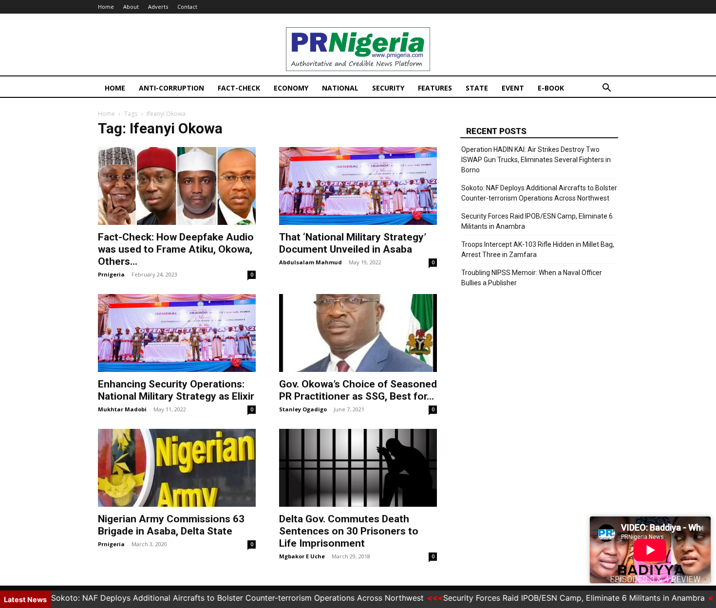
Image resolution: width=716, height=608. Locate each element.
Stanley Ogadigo (303, 409)
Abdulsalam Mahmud (310, 262)
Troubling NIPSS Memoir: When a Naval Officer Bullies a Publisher (531, 278)
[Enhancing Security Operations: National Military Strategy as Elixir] (177, 333)
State (477, 87)
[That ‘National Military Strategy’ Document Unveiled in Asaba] (358, 186)
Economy (291, 87)
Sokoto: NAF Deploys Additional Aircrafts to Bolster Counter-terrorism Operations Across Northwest (539, 193)
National (340, 87)
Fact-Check (239, 87)
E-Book (551, 87)
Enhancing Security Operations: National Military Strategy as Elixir (176, 390)
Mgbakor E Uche (302, 556)
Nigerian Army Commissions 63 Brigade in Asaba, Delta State (171, 525)
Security (388, 87)
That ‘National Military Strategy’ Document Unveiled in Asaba (352, 243)
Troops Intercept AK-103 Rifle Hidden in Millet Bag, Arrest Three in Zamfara (537, 249)
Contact (187, 6)
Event (513, 87)
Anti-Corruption (171, 87)
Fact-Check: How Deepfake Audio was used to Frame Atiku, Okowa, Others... (176, 249)
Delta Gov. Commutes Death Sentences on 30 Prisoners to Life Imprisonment (348, 531)
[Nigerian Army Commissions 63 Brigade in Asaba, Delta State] (177, 468)
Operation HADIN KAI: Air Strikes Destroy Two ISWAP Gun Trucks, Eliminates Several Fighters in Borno (536, 160)
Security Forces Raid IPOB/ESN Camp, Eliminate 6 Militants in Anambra (537, 221)
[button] (606, 88)
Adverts (158, 6)
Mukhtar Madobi (122, 409)
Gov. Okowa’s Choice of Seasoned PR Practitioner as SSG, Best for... (358, 390)
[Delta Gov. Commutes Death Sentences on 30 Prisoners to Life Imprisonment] (358, 468)
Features (435, 87)
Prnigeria (111, 274)
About (131, 6)
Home (106, 6)
